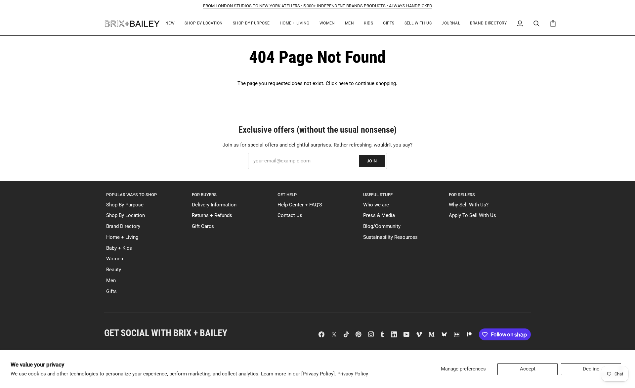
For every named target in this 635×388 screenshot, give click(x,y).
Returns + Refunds (212, 215)
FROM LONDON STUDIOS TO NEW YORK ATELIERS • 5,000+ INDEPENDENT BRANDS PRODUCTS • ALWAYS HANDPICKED (317, 5)
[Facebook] (321, 334)
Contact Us (289, 215)
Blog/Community (382, 226)
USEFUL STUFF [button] (378, 194)
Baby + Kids (119, 248)
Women (114, 259)
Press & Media (379, 215)
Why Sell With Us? (468, 205)
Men (111, 280)
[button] (204, 23)
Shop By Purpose (125, 205)
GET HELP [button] (287, 194)
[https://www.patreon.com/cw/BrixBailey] (469, 334)
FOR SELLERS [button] (462, 194)
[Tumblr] (382, 334)
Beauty (113, 270)
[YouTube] (406, 334)
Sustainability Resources (390, 237)
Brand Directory (123, 226)
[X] (334, 334)
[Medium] (432, 334)
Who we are (376, 205)
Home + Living (122, 237)
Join (372, 160)
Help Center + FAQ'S (299, 205)
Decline (591, 369)
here (343, 83)
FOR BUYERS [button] (204, 194)
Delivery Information (214, 205)
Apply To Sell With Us (472, 215)
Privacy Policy (352, 374)
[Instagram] (371, 334)
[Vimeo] (419, 334)
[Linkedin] (394, 334)
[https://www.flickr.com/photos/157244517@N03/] (457, 334)
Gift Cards (203, 226)
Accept (527, 369)
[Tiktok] (346, 334)
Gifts (111, 291)
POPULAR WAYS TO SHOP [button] (131, 194)
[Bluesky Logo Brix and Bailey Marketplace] (444, 334)
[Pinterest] (358, 334)
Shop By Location (125, 215)
